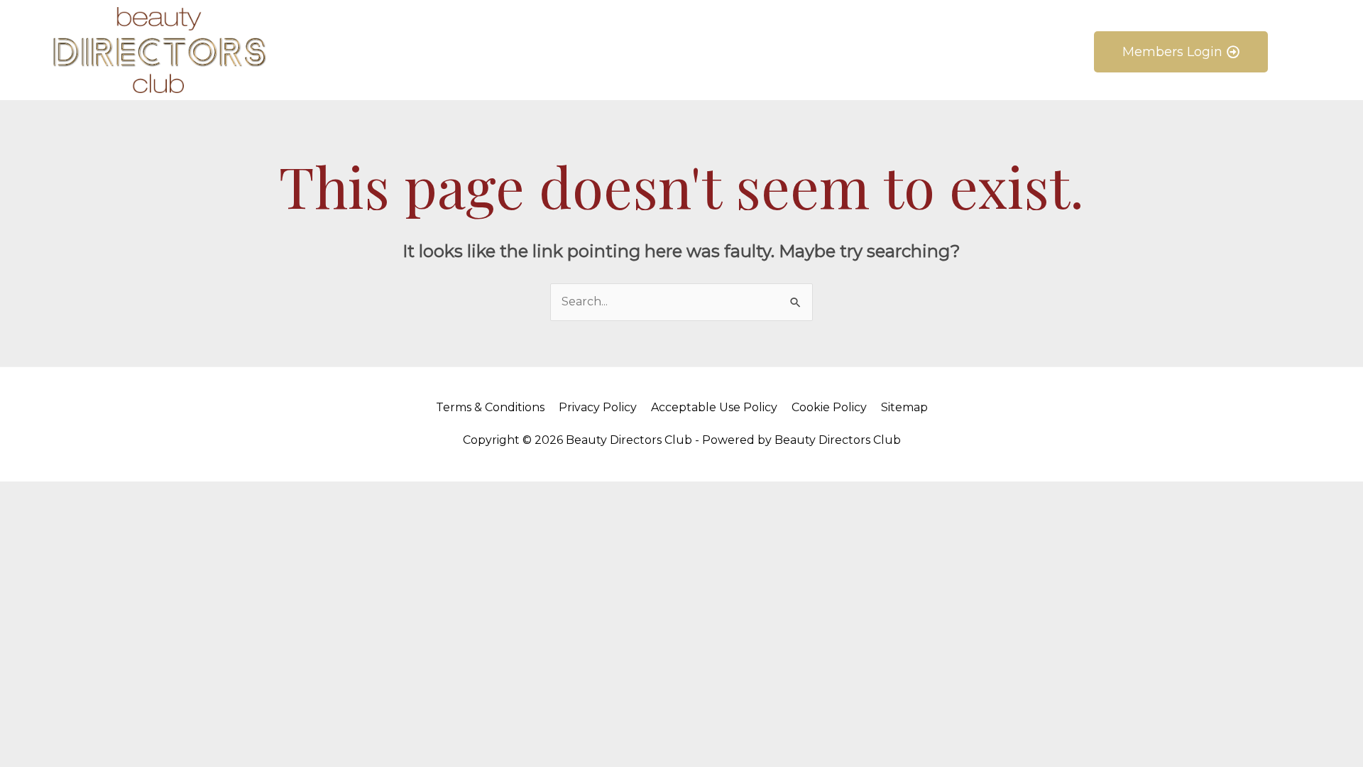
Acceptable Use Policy (714, 407)
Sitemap (904, 407)
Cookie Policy (829, 407)
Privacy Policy (598, 407)
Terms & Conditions (490, 407)
